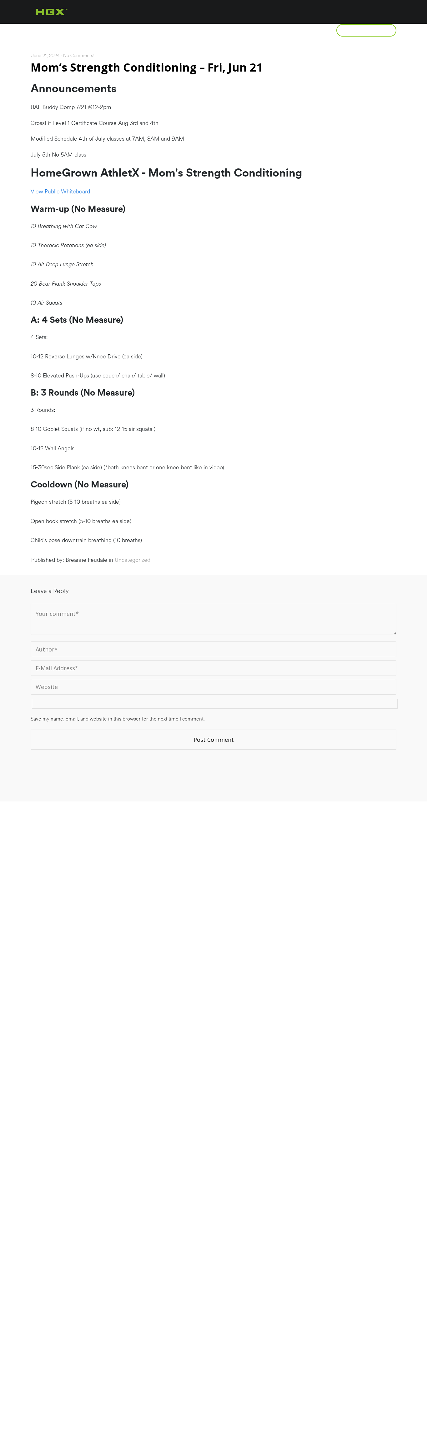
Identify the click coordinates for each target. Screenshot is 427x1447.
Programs (132, 30)
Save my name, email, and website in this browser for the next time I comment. (118, 718)
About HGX (80, 30)
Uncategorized (132, 560)
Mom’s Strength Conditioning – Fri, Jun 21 (147, 67)
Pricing (180, 30)
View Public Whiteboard (60, 191)
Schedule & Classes (241, 30)
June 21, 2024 (45, 55)
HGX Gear (304, 30)
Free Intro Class (366, 30)
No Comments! (78, 55)
